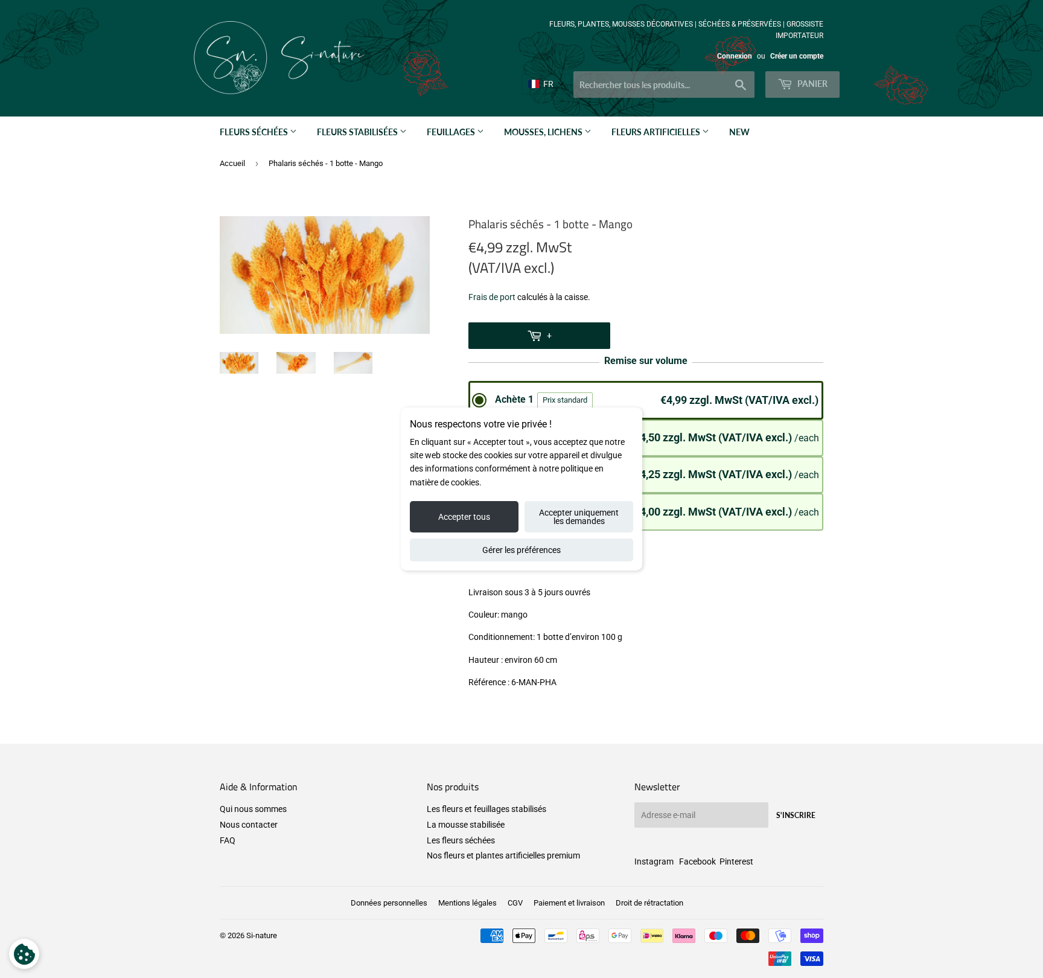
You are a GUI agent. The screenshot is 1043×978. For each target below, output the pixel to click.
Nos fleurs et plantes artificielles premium (503, 855)
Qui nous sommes (253, 809)
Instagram (654, 861)
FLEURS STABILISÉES (358, 132)
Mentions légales (467, 902)
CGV (515, 902)
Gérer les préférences (521, 550)
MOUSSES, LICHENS (544, 132)
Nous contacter (249, 824)
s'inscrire (795, 815)
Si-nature (261, 935)
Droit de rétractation (649, 902)
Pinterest (736, 861)
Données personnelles (389, 902)
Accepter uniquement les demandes (579, 517)
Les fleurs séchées (461, 840)
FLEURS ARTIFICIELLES (656, 132)
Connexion (734, 56)
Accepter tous (464, 517)
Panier (812, 83)
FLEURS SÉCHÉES (255, 132)
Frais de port (491, 297)
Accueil (232, 163)
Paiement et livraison (569, 902)
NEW (739, 132)
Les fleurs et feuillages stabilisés (486, 809)
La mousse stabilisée (466, 824)
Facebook (697, 861)
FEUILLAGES (452, 132)
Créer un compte (796, 56)
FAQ (227, 840)
